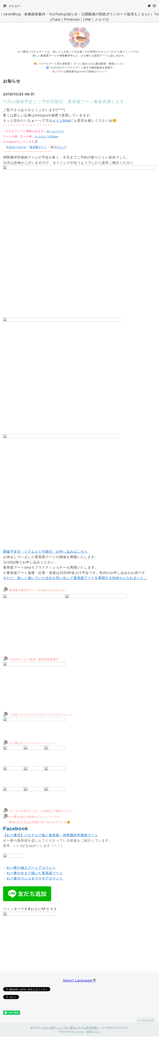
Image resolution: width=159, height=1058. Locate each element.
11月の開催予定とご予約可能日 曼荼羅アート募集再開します (63, 101)
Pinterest (72, 19)
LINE (87, 19)
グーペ (80, 1031)
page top (147, 1020)
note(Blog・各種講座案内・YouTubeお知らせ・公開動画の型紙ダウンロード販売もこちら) (77, 14)
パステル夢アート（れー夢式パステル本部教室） (70, 1027)
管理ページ (93, 1031)
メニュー (14, 5)
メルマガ (102, 19)
